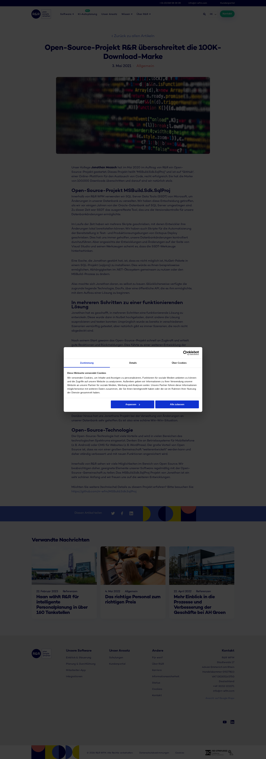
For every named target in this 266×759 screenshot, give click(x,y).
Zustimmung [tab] (87, 363)
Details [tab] (133, 363)
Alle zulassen (177, 404)
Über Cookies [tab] (179, 363)
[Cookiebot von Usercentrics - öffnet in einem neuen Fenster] (185, 353)
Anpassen (130, 404)
